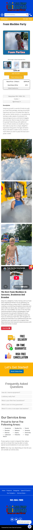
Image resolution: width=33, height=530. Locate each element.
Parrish (27, 428)
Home (3, 490)
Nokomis (17, 430)
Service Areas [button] (21, 493)
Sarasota (27, 430)
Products (9, 490)
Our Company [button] (11, 493)
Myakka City (18, 428)
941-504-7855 (27, 19)
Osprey (17, 432)
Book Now (6, 328)
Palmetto (17, 434)
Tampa (27, 434)
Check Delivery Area (16, 77)
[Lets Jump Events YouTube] (16, 519)
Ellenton (7, 432)
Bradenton (8, 428)
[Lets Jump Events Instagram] (20, 519)
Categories (16, 490)
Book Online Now (16, 371)
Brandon (7, 430)
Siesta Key (28, 432)
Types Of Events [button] (25, 490)
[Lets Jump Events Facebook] (12, 519)
